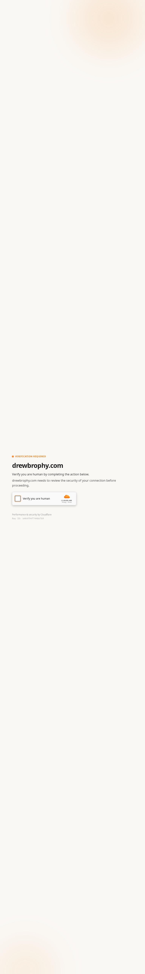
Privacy (64, 502)
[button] (44, 498)
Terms (70, 502)
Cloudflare (46, 514)
